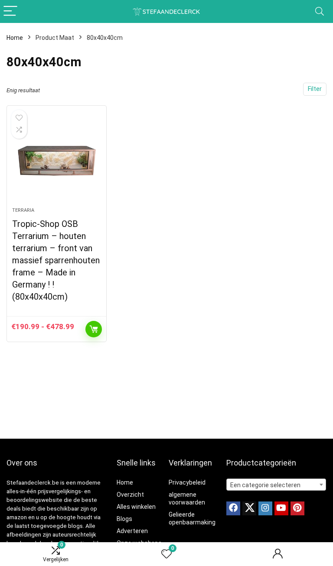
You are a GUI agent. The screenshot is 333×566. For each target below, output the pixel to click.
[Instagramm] (265, 508)
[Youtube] (281, 508)
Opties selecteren (93, 329)
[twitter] (249, 508)
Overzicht (130, 494)
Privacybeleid (187, 482)
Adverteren (132, 530)
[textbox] (276, 485)
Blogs (124, 518)
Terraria (23, 210)
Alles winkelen (136, 506)
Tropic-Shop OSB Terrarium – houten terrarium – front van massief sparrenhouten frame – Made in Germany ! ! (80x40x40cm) (56, 260)
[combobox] (276, 485)
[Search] (319, 11)
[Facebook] (233, 508)
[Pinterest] (297, 508)
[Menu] (10, 11)
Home (15, 37)
